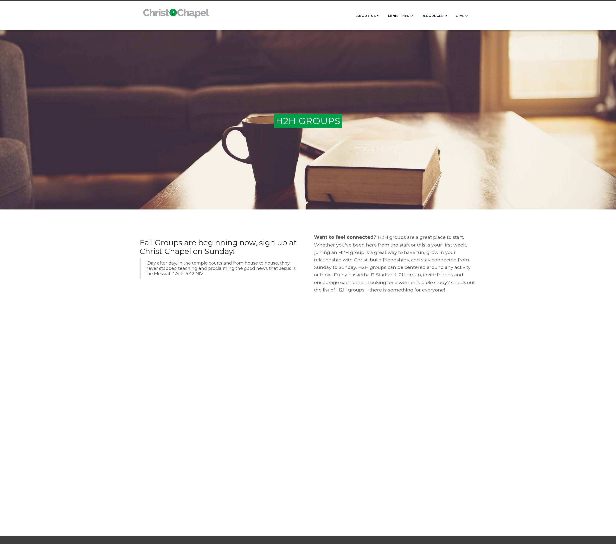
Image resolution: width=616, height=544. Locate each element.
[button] (369, 16)
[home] (176, 16)
